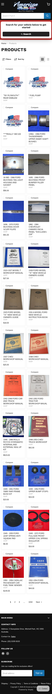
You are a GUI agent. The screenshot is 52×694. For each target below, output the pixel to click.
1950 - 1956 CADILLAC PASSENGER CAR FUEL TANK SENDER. (13, 582)
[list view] (48, 59)
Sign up (38, 673)
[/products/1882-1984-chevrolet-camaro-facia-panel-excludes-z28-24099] (38, 211)
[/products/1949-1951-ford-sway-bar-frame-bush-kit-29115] (13, 476)
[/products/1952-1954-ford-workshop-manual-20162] (38, 567)
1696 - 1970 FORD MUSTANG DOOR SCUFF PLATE (11, 226)
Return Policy (46, 683)
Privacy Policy (15, 683)
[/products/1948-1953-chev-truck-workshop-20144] (38, 426)
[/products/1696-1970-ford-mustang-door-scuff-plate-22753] (13, 211)
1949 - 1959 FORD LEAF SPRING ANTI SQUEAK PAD (11, 535)
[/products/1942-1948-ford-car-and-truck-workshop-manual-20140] (13, 385)
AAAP (5, 100)
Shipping (4, 683)
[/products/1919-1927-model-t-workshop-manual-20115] (13, 257)
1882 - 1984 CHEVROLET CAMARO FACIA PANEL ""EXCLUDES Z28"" (38, 229)
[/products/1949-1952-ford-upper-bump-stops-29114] (38, 476)
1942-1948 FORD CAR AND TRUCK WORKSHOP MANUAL (13, 401)
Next (38, 602)
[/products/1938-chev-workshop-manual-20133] (38, 343)
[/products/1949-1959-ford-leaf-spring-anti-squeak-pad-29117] (13, 520)
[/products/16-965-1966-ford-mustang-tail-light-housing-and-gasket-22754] (13, 164)
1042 (31, 602)
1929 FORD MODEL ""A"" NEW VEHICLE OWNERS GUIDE (12, 314)
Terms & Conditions (31, 683)
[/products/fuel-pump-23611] (38, 82)
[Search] (47, 16)
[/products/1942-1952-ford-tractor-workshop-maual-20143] (38, 385)
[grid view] (42, 59)
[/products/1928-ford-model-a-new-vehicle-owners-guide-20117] (38, 257)
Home (3, 43)
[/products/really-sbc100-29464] (13, 121)
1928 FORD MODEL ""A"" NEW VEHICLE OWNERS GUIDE (37, 272)
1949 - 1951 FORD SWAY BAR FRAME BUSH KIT (11, 491)
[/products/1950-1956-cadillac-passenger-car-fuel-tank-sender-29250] (13, 567)
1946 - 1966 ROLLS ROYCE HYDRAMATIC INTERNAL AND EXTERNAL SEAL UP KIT (13, 445)
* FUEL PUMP (35, 95)
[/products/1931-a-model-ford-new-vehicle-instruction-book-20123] (38, 299)
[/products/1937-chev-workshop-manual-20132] (13, 343)
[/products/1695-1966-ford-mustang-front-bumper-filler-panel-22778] (38, 164)
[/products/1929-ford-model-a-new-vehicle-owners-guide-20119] (13, 299)
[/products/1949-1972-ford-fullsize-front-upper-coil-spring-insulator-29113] (38, 520)
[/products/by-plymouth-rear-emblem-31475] (13, 82)
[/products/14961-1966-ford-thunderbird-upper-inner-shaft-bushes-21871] (38, 121)
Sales (13, 636)
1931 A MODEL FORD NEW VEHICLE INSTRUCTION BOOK (38, 314)
